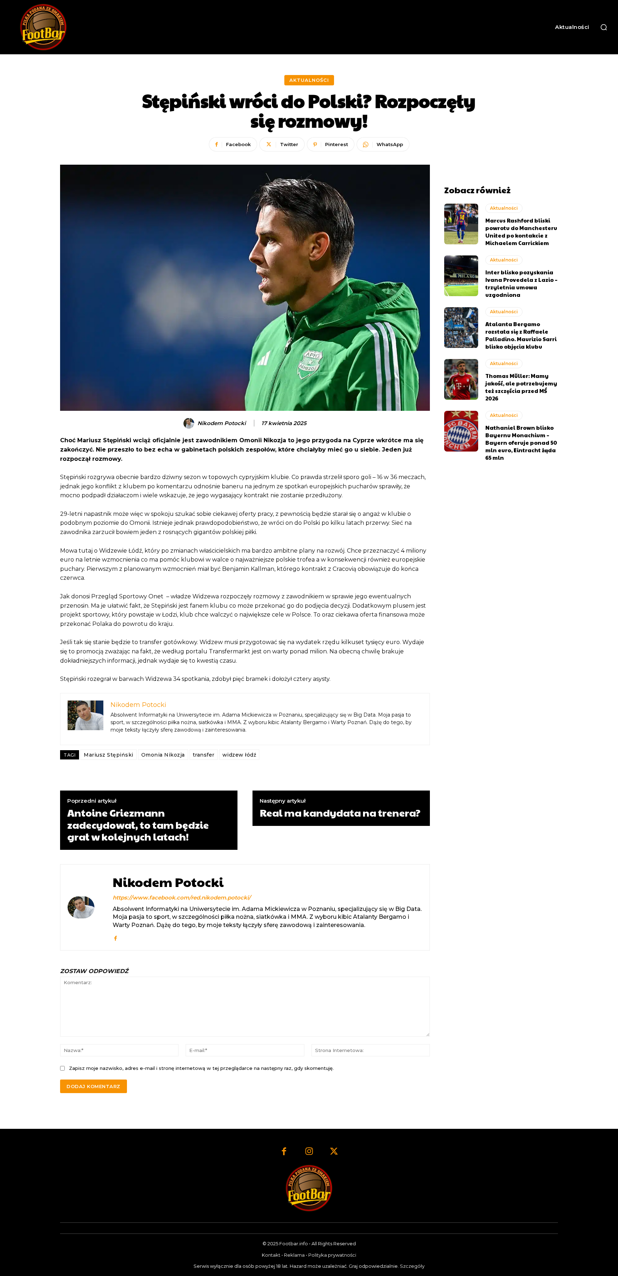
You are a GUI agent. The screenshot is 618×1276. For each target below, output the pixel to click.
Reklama (294, 1255)
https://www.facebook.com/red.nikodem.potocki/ (182, 897)
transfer (204, 755)
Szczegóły (412, 1266)
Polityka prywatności (332, 1255)
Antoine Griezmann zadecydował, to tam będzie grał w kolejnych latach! (138, 825)
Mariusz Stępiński (108, 755)
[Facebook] (115, 936)
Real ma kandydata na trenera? (340, 813)
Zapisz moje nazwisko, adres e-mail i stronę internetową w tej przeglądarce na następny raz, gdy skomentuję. (201, 1068)
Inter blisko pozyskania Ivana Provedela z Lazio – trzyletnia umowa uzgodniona (521, 283)
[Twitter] (334, 1152)
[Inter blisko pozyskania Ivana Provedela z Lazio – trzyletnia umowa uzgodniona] (461, 275)
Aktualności (309, 80)
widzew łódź (239, 755)
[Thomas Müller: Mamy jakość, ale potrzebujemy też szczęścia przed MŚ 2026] (461, 379)
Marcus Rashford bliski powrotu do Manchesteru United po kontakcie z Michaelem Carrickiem (521, 231)
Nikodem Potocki (221, 423)
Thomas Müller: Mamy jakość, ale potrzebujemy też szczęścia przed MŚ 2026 (521, 387)
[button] (604, 27)
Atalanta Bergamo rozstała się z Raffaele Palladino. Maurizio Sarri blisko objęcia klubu (520, 335)
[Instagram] (309, 1152)
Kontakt (271, 1255)
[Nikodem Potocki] (189, 423)
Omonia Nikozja (163, 755)
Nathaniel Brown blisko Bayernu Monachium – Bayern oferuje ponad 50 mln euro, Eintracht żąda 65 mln (521, 442)
